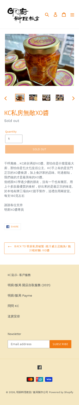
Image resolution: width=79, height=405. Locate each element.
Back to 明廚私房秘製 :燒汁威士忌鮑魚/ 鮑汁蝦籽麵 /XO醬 (42, 248)
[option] (20, 98)
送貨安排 (14, 316)
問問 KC (13, 306)
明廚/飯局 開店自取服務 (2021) (29, 285)
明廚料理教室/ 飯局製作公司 (32, 392)
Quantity (10, 131)
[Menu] (72, 14)
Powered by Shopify (61, 392)
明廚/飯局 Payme (20, 295)
